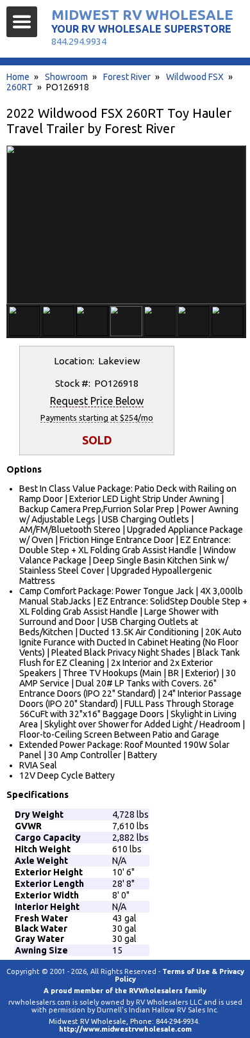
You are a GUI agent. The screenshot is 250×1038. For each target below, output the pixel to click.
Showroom (66, 77)
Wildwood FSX (195, 77)
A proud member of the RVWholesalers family (125, 990)
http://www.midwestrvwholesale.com (125, 1029)
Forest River (127, 77)
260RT (19, 87)
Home (17, 77)
